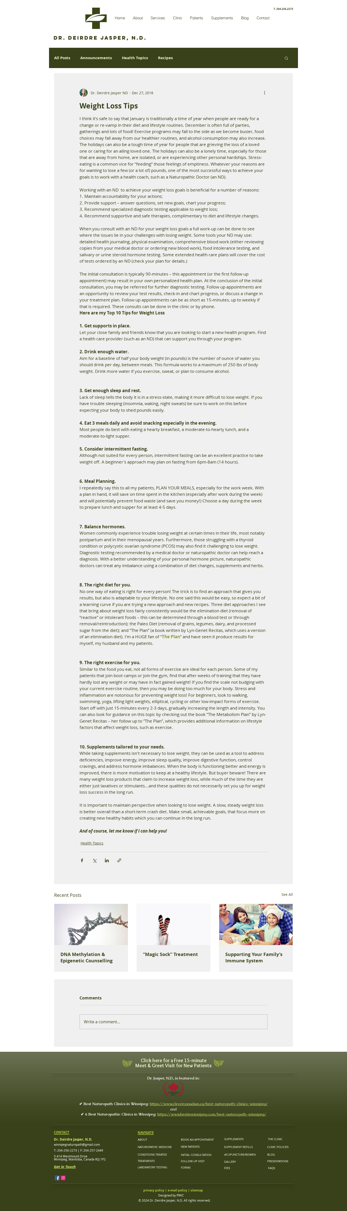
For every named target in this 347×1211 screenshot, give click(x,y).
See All (287, 894)
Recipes (165, 58)
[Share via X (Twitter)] (94, 860)
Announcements (96, 58)
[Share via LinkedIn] (106, 860)
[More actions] (264, 93)
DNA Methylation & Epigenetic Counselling (86, 957)
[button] (286, 58)
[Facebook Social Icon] (57, 1177)
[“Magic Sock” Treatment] (173, 924)
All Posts (62, 58)
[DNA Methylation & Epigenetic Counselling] (91, 924)
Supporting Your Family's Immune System (253, 957)
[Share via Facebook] (82, 860)
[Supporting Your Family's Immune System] (256, 924)
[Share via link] (119, 860)
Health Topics (135, 58)
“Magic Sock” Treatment (170, 954)
